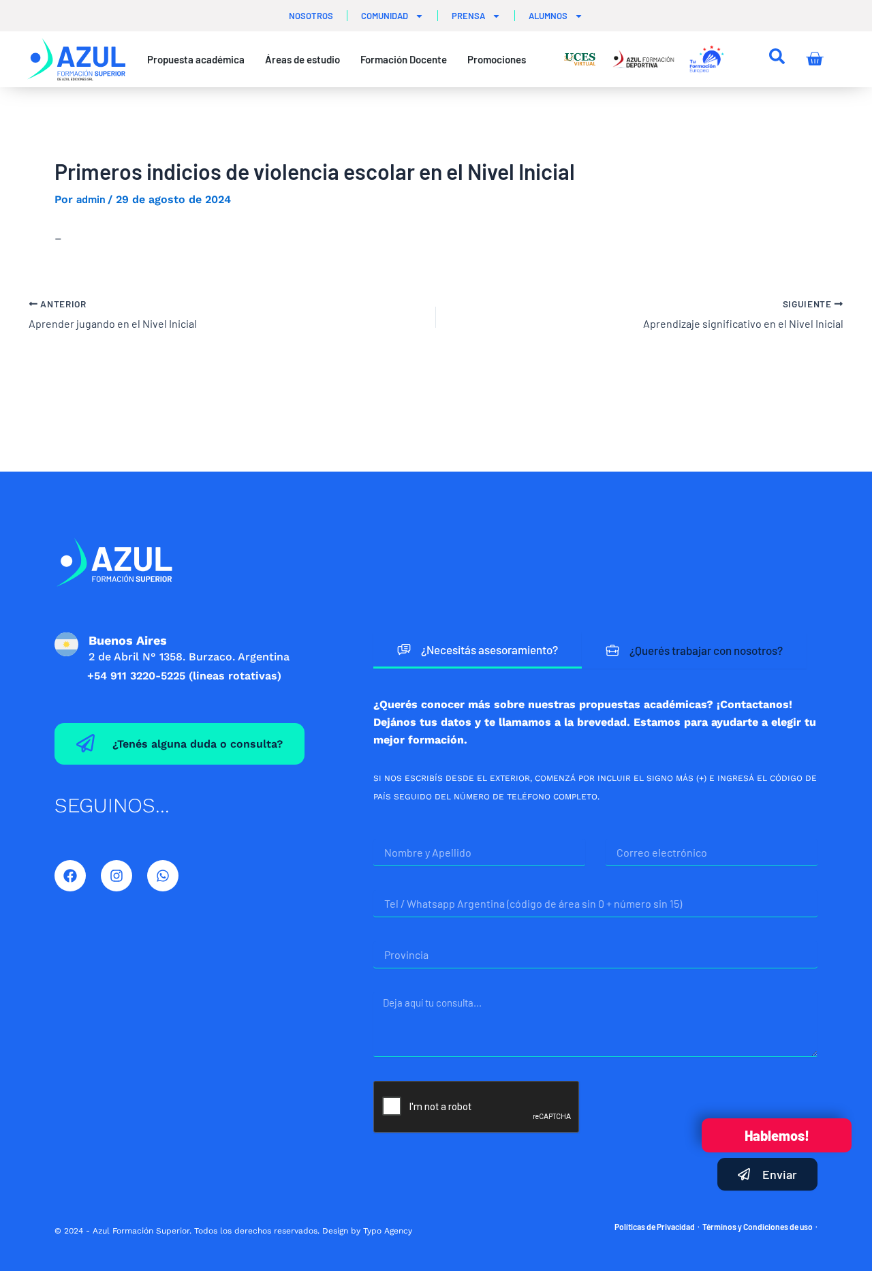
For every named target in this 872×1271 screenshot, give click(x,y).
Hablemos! (777, 1135)
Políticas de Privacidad (654, 1226)
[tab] (477, 650)
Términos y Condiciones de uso (757, 1226)
